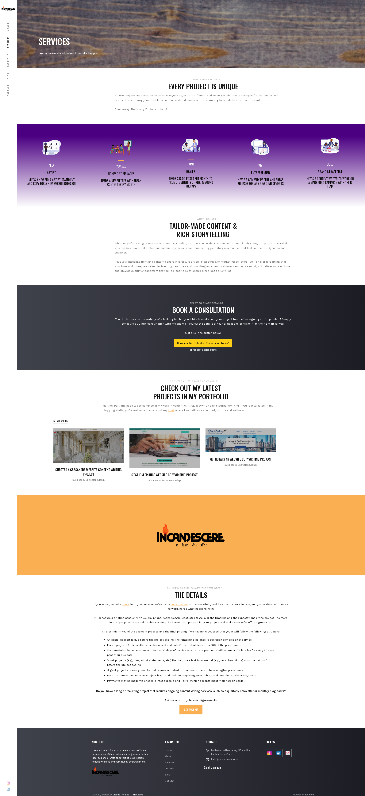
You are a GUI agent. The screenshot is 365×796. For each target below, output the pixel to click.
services (8, 42)
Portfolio (170, 768)
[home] (8, 8)
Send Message (212, 767)
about (8, 26)
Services (170, 762)
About (168, 756)
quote (125, 604)
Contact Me (191, 709)
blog (8, 76)
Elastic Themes (121, 794)
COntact (8, 90)
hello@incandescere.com (225, 759)
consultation (179, 604)
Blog (167, 774)
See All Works (60, 421)
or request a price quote (203, 349)
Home (168, 750)
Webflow (309, 794)
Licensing (138, 794)
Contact (169, 780)
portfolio (8, 60)
